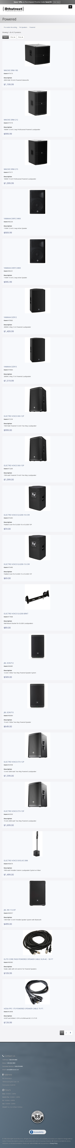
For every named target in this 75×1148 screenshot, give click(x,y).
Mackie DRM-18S (11, 70)
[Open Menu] (70, 6)
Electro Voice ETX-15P (14, 811)
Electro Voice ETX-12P (14, 762)
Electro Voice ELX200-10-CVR (17, 515)
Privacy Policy (53, 1143)
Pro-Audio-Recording (10, 27)
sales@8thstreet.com (12, 1069)
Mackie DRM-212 (11, 120)
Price (12, 37)
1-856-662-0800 (11, 1063)
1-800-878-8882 (13, 1060)
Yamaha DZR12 (10, 317)
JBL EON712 (9, 663)
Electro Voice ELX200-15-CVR (17, 564)
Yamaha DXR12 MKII (12, 219)
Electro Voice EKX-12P (14, 416)
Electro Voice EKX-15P (14, 466)
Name (6, 37)
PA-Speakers (23, 27)
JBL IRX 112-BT (10, 910)
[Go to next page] (70, 1032)
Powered (32, 27)
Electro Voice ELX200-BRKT (16, 614)
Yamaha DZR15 (10, 367)
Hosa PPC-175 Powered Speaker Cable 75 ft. (24, 1009)
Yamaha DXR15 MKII (12, 268)
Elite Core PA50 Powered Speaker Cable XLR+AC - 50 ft (28, 959)
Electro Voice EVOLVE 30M (16, 861)
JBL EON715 (9, 712)
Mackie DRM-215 (11, 169)
